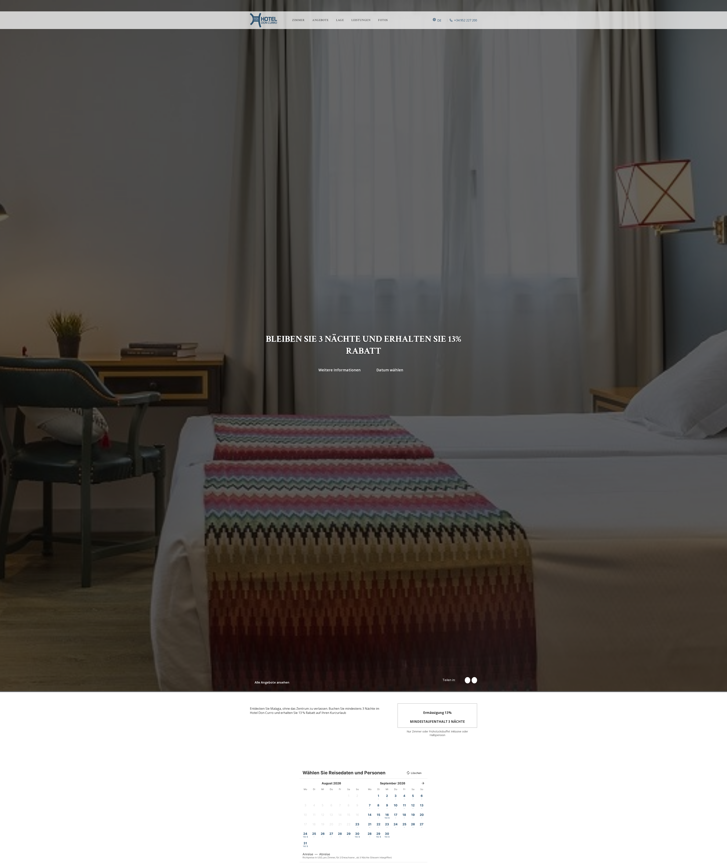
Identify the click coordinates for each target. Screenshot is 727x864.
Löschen (416, 773)
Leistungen (361, 20)
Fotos (383, 20)
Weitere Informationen (339, 369)
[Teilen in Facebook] (467, 680)
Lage (340, 20)
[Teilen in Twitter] (474, 680)
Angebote (320, 20)
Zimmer (298, 20)
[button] (348, 796)
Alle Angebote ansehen (272, 682)
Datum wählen (389, 369)
